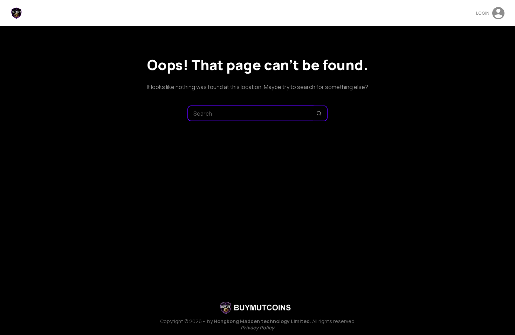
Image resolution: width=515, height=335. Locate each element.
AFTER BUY (220, 13)
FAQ (288, 13)
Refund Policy (258, 13)
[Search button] (319, 113)
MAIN (195, 13)
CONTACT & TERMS (322, 13)
